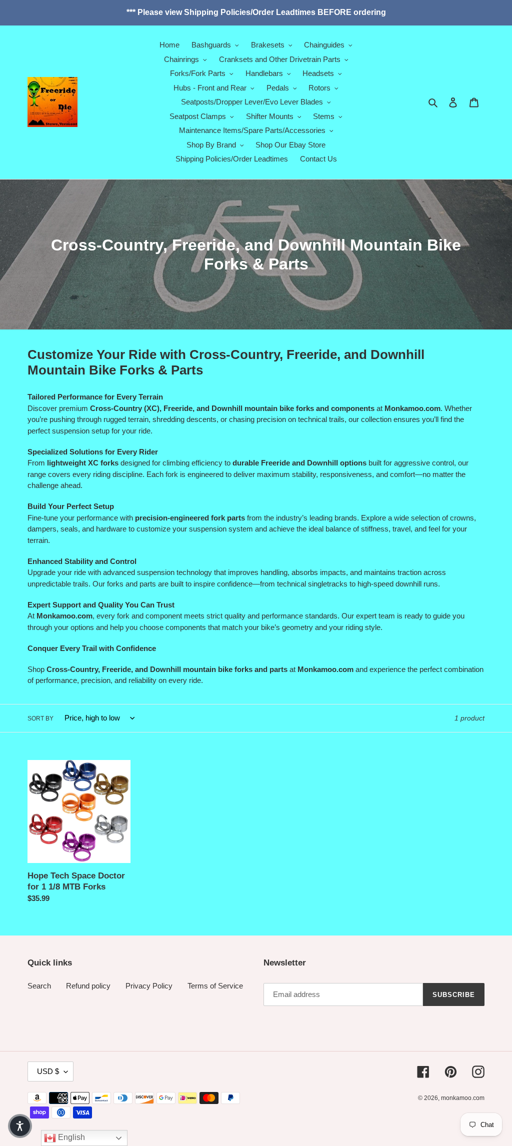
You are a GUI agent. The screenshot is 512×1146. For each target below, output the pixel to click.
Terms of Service (215, 986)
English (70, 1137)
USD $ (48, 1071)
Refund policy (88, 986)
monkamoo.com (462, 1098)
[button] (20, 1126)
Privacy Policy (149, 986)
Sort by (41, 718)
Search (39, 986)
